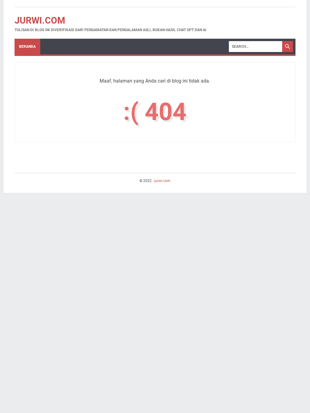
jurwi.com (40, 20)
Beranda (27, 46)
